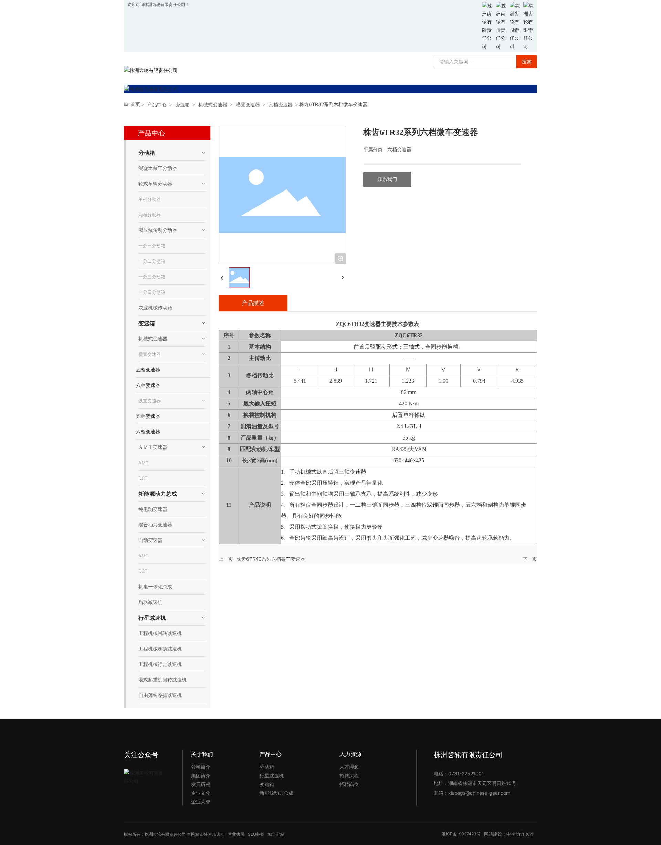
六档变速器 (281, 104)
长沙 (529, 834)
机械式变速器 (212, 104)
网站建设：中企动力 (504, 834)
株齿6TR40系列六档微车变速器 (271, 559)
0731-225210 (463, 773)
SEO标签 (256, 834)
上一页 (226, 559)
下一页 (530, 559)
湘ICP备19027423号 (461, 833)
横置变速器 (248, 104)
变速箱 (182, 104)
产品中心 (157, 104)
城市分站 (276, 834)
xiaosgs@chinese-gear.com (479, 793)
